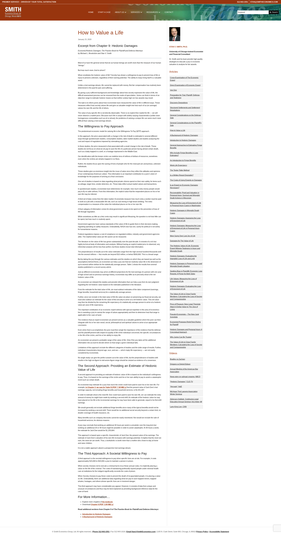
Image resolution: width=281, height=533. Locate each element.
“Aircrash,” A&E (176, 386)
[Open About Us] (125, 12)
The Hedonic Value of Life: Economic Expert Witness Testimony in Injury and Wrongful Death (185, 248)
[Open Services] (141, 12)
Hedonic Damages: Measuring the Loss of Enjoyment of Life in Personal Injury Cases (185, 228)
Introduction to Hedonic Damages (96, 514)
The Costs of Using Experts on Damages (186, 180)
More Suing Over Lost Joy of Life (182, 236)
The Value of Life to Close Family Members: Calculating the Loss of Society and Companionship (186, 296)
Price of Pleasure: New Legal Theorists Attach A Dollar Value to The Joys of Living (185, 306)
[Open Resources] (159, 12)
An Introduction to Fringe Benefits (183, 160)
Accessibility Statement (219, 532)
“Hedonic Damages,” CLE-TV (181, 382)
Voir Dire (173, 90)
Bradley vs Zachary (177, 359)
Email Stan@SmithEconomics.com (140, 532)
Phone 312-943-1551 (101, 532)
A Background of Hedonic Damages (97, 517)
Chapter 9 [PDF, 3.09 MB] (101, 504)
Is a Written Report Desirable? (181, 175)
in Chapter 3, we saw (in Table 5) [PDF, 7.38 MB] (105, 387)
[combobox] (253, 12)
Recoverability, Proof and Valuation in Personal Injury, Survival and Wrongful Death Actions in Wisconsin (185, 195)
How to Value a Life (177, 130)
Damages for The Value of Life (182, 241)
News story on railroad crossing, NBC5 (185, 377)
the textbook (107, 502)
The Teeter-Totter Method (179, 170)
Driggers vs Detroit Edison (180, 364)
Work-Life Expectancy (178, 165)
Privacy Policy (202, 532)
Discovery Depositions (179, 103)
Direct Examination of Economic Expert (185, 85)
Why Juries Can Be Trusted (180, 337)
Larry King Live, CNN (178, 407)
